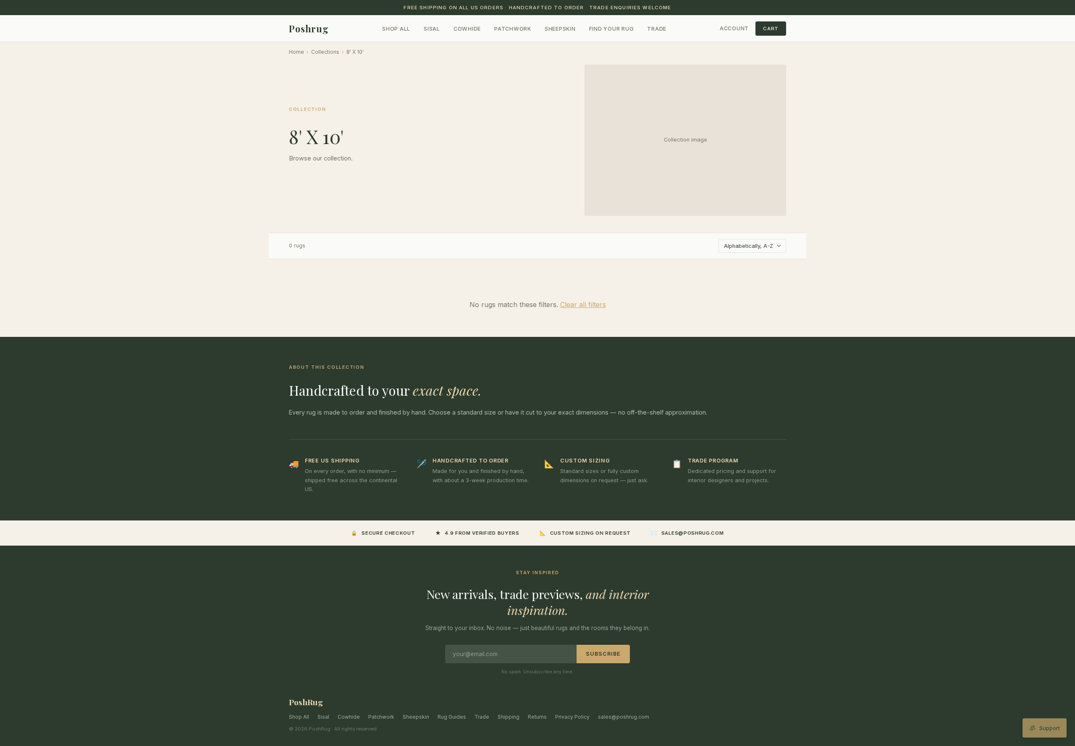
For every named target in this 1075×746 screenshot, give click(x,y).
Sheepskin (560, 29)
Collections (325, 52)
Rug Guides (452, 717)
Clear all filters (583, 304)
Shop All (396, 29)
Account (734, 28)
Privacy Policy (572, 717)
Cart (771, 29)
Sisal (432, 29)
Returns (537, 717)
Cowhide (467, 29)
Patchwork (512, 29)
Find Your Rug (611, 29)
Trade (656, 29)
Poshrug (309, 28)
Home (296, 52)
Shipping (508, 717)
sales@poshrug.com (623, 717)
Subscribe (603, 654)
